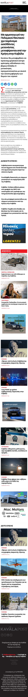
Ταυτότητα (14, 664)
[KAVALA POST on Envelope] (8, 635)
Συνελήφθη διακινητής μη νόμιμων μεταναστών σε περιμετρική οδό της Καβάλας (14, 180)
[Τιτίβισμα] (2, 84)
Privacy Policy (14, 660)
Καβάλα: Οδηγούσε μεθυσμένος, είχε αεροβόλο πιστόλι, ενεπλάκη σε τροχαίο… (14, 451)
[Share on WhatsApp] (12, 84)
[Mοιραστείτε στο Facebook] (5, 84)
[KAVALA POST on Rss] (11, 635)
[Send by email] (15, 84)
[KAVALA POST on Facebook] (2, 635)
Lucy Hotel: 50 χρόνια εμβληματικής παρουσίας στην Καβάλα (12, 391)
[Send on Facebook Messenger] (8, 84)
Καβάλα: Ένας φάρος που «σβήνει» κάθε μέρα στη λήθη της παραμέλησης (13, 481)
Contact (14, 662)
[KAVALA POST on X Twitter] (5, 635)
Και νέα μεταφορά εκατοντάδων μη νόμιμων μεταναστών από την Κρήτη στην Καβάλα (14, 201)
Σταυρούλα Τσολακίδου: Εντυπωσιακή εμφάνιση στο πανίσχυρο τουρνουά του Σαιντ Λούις (14, 304)
